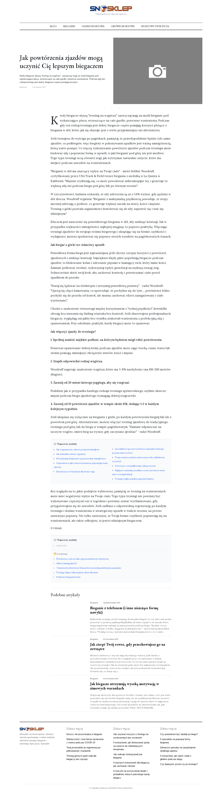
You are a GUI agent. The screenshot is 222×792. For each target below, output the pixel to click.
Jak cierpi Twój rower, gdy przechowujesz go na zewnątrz (127, 646)
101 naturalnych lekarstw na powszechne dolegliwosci (81, 458)
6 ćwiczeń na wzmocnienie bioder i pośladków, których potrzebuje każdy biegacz (131, 774)
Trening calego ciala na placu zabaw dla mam (77, 572)
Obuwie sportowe (123, 26)
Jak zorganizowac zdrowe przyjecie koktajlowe (78, 449)
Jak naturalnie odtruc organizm (70, 454)
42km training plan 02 (66, 563)
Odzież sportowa (93, 26)
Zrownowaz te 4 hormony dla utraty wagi (75, 471)
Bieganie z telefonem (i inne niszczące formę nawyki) (124, 610)
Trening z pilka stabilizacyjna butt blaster (134, 479)
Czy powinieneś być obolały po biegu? (179, 734)
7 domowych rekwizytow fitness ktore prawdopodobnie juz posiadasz (88, 568)
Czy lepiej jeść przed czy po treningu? (179, 764)
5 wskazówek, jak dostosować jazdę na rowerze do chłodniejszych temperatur (131, 746)
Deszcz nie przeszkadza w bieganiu (84, 734)
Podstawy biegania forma (68, 577)
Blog (53, 26)
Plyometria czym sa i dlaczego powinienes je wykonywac (82, 559)
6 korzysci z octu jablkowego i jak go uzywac (135, 466)
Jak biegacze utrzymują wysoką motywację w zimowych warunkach (124, 686)
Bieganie (69, 26)
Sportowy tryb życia (155, 26)
